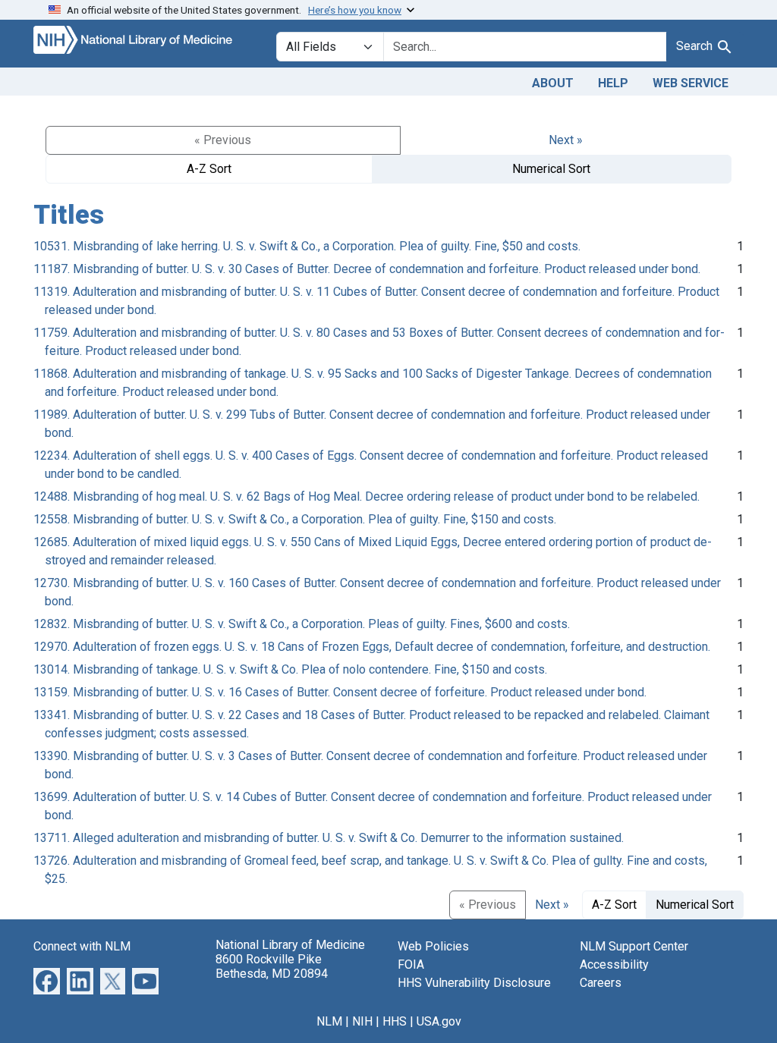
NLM (329, 1021)
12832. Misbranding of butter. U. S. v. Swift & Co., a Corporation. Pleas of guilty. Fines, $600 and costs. (301, 624)
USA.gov (439, 1021)
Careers (600, 982)
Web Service (690, 83)
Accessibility (614, 964)
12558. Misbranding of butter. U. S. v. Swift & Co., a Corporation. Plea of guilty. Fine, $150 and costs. (294, 519)
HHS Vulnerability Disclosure (474, 982)
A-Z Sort (209, 169)
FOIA (411, 964)
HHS (394, 1021)
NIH (362, 1021)
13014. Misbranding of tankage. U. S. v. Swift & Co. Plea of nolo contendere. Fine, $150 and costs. (290, 669)
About (553, 83)
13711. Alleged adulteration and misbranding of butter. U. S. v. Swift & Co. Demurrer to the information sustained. (328, 838)
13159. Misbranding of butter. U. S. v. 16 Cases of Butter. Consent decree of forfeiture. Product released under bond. (339, 692)
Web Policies (433, 946)
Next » (566, 140)
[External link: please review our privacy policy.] (46, 980)
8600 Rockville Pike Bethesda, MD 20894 (271, 966)
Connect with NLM (82, 946)
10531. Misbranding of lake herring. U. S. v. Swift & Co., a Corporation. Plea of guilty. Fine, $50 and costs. (306, 246)
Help (613, 83)
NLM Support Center (634, 946)
